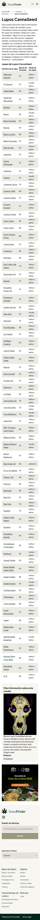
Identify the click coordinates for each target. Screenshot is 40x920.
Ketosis (7, 367)
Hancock (7, 321)
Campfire (7, 154)
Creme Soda (9, 244)
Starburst (7, 554)
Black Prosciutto (10, 141)
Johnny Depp (9, 351)
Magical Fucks (9, 437)
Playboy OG (8, 477)
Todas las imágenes (27, 887)
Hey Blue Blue (9, 327)
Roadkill (7, 511)
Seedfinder (6, 12)
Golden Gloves (10, 307)
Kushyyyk (8, 387)
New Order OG (10, 464)
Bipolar (6, 128)
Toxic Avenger (9, 604)
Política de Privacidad (11, 917)
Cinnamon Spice (10, 184)
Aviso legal (26, 917)
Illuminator (5, 906)
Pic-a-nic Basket (10, 470)
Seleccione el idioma (9, 851)
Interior (22, 873)
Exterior (23, 876)
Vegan (6, 620)
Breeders (5, 14)
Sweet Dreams (10, 584)
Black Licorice (9, 134)
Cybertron (8, 251)
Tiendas (5, 887)
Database (18, 12)
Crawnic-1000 (9, 191)
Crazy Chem (9, 221)
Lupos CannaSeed (21, 14)
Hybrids (16, 57)
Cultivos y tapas (26, 883)
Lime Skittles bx (10, 414)
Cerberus (7, 171)
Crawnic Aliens (10, 198)
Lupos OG (8, 421)
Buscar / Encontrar (8, 873)
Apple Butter (9, 91)
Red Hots (7, 504)
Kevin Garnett (9, 374)
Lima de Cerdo (10, 407)
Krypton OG (8, 381)
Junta (22, 896)
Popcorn (7, 484)
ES (33, 4)
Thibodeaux (8, 597)
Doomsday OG (10, 274)
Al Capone (8, 84)
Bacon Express (10, 121)
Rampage (7, 491)
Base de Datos (7, 876)
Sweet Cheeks (9, 577)
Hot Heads (8, 334)
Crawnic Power (10, 214)
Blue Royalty (9, 148)
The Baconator (10, 590)
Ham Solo (8, 314)
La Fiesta (7, 394)
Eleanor (7, 281)
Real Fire (7, 497)
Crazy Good (9, 228)
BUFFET (7, 107)
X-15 (5, 676)
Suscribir (20, 836)
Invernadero (24, 880)
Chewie (7, 178)
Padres (8, 57)
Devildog (7, 258)
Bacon (6, 114)
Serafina (7, 527)
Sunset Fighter (9, 560)
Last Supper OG (10, 401)
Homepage (8, 759)
